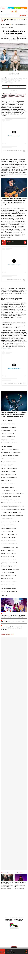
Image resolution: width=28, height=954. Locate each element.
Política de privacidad (20, 917)
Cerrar (25, 19)
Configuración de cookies (18, 919)
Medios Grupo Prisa (14, 928)
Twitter (12, 74)
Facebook (10, 74)
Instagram (6, 893)
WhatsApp (15, 74)
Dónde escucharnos (18, 920)
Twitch (19, 893)
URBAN (22, 8)
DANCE (16, 8)
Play (26, 951)
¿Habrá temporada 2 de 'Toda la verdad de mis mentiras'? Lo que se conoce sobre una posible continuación (11, 628)
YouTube (11, 893)
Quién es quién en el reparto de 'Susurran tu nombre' (13, 621)
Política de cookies (8, 919)
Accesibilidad (12, 917)
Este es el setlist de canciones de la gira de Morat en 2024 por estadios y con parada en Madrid (13, 95)
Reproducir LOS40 (25, 242)
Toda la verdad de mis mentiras (19, 24)
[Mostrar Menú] (2, 11)
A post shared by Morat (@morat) (14, 150)
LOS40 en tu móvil (9, 920)
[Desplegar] (14, 947)
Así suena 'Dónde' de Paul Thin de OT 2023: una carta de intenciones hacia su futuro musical (7, 884)
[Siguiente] (26, 24)
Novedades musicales (5, 634)
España (2, 16)
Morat (12, 634)
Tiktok (9, 893)
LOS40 (3, 8)
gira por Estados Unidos (10, 163)
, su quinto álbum (6, 348)
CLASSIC (10, 8)
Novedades (11, 27)
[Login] (26, 11)
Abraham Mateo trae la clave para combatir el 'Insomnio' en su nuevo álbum (20, 884)
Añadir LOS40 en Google (15, 87)
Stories (22, 893)
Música (6, 27)
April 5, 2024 (17, 327)
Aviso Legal (6, 917)
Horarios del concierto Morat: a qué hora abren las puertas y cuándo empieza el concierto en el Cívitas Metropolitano (13, 414)
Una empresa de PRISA (14, 925)
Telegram (18, 74)
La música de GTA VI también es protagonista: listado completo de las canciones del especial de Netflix (13, 616)
